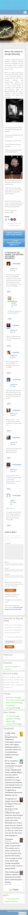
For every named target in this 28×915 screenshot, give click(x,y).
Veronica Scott (17, 379)
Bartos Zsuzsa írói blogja (14, 700)
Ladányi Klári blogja (13, 724)
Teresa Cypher (17, 495)
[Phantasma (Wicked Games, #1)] (21, 840)
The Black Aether (12, 716)
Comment (8, 543)
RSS (7, 895)
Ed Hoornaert (16, 410)
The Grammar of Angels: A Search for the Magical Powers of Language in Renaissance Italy (12, 804)
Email (7, 568)
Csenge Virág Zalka (10, 767)
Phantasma (9, 839)
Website (7, 574)
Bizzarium (9, 705)
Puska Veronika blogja (13, 703)
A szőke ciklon (10, 733)
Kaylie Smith (8, 841)
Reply (8, 291)
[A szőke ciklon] (21, 734)
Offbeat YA (9, 721)
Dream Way (22, 913)
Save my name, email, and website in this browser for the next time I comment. (14, 584)
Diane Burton (16, 437)
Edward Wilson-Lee (10, 810)
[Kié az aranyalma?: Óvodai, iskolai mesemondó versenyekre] (21, 761)
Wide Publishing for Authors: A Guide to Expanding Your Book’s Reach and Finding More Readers (13, 877)
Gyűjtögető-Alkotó (12, 719)
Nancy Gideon (17, 263)
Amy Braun (16, 352)
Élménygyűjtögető (12, 708)
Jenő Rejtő (8, 735)
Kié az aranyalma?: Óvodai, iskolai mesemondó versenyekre (13, 763)
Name (7, 562)
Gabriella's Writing (12, 697)
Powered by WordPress (14, 911)
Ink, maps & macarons (14, 5)
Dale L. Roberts (9, 884)
